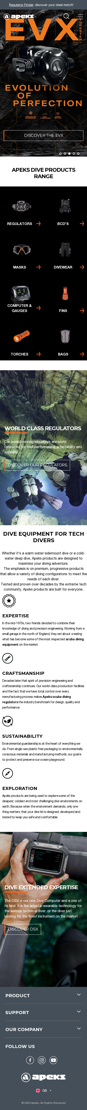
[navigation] (43, 998)
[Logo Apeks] (19, 16)
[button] (60, 154)
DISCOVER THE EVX (43, 135)
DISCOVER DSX (23, 929)
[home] (43, 1078)
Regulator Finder (21, 5)
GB (44, 1090)
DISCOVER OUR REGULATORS (37, 465)
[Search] (66, 16)
